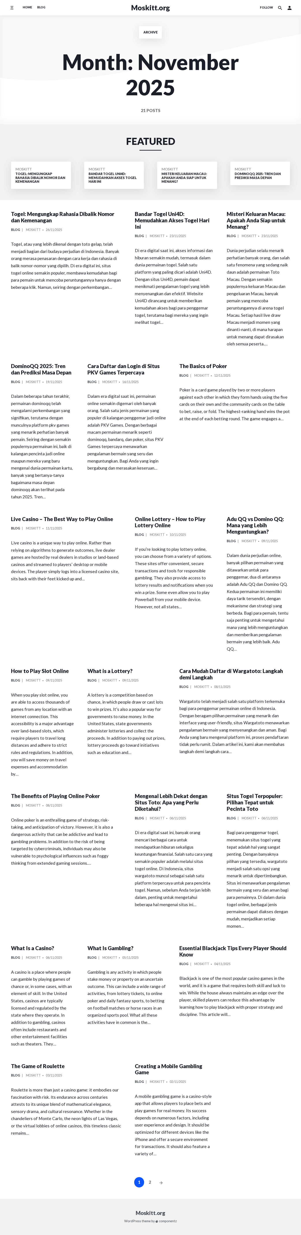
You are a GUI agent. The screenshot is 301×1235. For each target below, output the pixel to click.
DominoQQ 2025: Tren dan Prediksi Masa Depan (41, 369)
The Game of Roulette (38, 1066)
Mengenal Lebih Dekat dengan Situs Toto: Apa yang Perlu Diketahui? (171, 802)
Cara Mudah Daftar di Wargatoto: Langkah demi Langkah (231, 674)
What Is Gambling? (110, 948)
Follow (266, 7)
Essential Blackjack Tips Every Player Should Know (232, 951)
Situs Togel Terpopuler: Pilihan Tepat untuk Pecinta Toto (254, 802)
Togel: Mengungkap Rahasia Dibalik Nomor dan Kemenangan (62, 217)
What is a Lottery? (109, 671)
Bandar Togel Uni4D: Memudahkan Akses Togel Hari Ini (172, 220)
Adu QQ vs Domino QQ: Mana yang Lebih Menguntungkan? (255, 525)
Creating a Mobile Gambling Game (168, 1069)
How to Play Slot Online (40, 671)
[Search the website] (280, 8)
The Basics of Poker (203, 366)
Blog (41, 7)
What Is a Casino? (32, 948)
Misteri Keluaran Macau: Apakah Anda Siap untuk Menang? (256, 220)
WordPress (132, 1221)
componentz (167, 1221)
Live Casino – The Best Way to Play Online (62, 519)
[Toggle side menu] (12, 8)
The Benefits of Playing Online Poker (55, 796)
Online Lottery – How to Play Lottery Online (170, 522)
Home (27, 7)
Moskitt (23, 169)
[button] (289, 8)
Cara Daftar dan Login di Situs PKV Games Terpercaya (123, 369)
